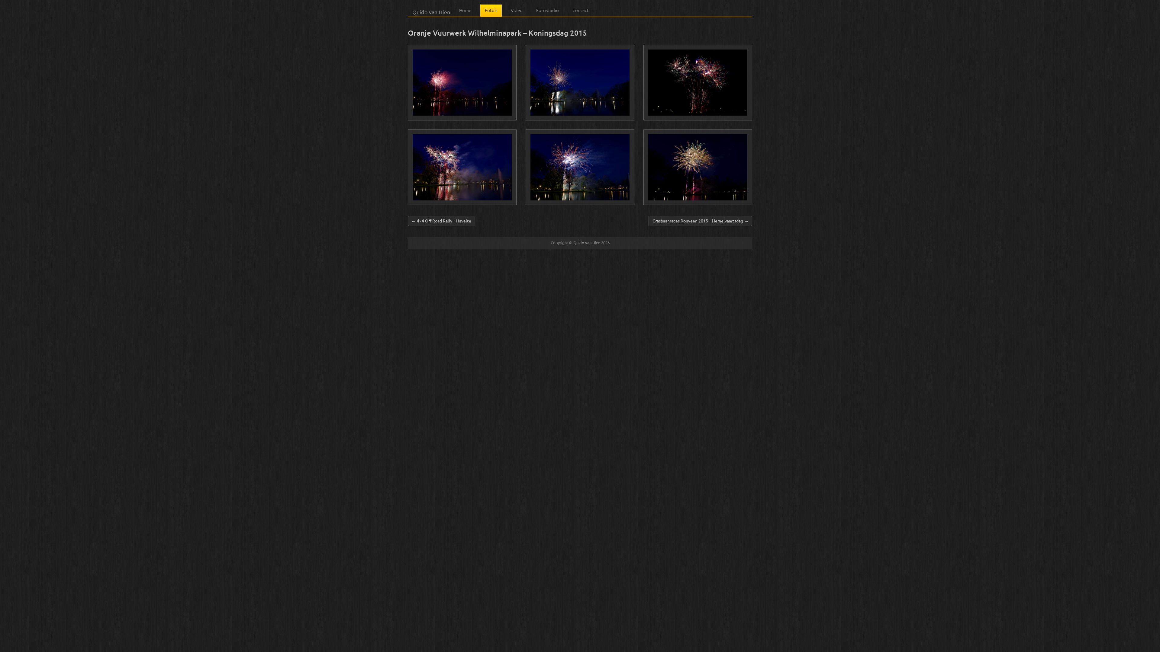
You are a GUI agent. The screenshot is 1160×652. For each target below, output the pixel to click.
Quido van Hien (431, 11)
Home (465, 10)
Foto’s (491, 10)
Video (517, 10)
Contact (580, 10)
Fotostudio (547, 10)
